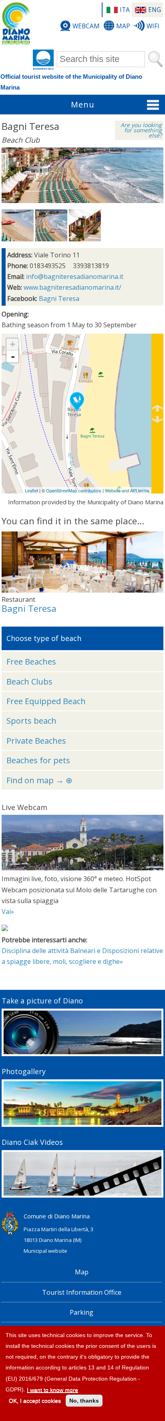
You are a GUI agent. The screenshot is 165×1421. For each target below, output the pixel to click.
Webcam (86, 26)
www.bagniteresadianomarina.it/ (72, 287)
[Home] (16, 24)
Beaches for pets (38, 760)
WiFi (153, 26)
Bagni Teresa (59, 298)
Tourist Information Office (81, 1292)
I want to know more (52, 1390)
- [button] (13, 356)
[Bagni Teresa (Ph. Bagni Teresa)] (18, 239)
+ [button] (12, 344)
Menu (83, 104)
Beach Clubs (29, 681)
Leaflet (31, 490)
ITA (125, 9)
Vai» (8, 911)
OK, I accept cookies (35, 1400)
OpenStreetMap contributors (73, 490)
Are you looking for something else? (141, 130)
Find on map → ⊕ (39, 780)
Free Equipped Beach (46, 701)
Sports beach (31, 720)
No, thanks (84, 1400)
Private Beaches (36, 740)
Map (123, 26)
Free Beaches (31, 661)
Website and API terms (127, 490)
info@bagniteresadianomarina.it (74, 276)
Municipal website (45, 1250)
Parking (81, 1312)
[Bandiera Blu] (43, 60)
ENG (154, 9)
